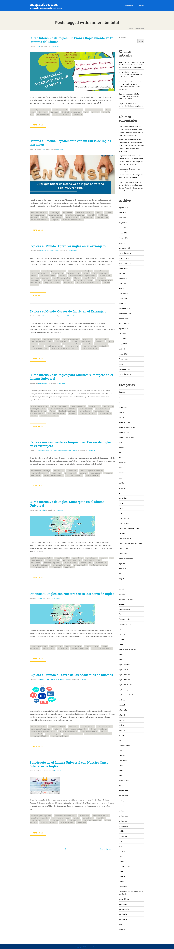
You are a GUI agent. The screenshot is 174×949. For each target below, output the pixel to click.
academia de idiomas (38, 727)
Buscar (141, 41)
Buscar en (122, 37)
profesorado (123, 816)
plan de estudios (102, 217)
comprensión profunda (71, 339)
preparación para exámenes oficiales (94, 346)
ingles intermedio (125, 685)
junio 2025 (123, 278)
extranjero (99, 341)
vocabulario (78, 114)
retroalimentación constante (72, 220)
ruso (120, 841)
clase (47, 679)
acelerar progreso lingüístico (41, 815)
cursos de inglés (101, 339)
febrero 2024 (123, 359)
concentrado (67, 213)
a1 (120, 397)
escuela (62, 679)
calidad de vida (58, 273)
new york (122, 755)
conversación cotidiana (84, 213)
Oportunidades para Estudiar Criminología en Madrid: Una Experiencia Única (129, 96)
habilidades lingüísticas (62, 278)
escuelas (122, 594)
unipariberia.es (44, 4)
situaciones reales (92, 475)
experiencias (35, 563)
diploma (122, 564)
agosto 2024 (123, 329)
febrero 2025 (123, 298)
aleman (121, 417)
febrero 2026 (123, 238)
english (121, 579)
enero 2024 (123, 364)
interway (122, 720)
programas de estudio (52, 282)
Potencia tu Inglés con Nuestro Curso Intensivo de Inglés (72, 594)
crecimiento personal (100, 273)
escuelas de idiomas (126, 599)
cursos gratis (123, 548)
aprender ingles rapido (127, 427)
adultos (121, 412)
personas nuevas (72, 346)
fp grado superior (125, 624)
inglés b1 (95, 112)
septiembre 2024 (125, 324)
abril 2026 (122, 228)
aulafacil (122, 447)
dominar (108, 213)
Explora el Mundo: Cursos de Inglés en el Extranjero (68, 311)
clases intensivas (87, 727)
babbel (121, 468)
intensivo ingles (101, 563)
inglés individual (124, 675)
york (120, 924)
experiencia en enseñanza (75, 215)
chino (121, 508)
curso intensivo (76, 110)
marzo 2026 (123, 233)
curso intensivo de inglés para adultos (62, 409)
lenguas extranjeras (53, 734)
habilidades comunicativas (71, 112)
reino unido (68, 282)
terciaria (122, 851)
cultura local (87, 339)
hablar (121, 644)
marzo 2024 (123, 354)
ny (120, 786)
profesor (122, 811)
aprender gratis (124, 422)
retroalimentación (67, 822)
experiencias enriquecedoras (82, 341)
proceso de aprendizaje (39, 348)
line (120, 740)
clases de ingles (54, 679)
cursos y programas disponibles (75, 729)
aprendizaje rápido (78, 406)
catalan (121, 503)
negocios (83, 473)
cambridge (123, 498)
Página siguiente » (106, 849)
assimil (121, 442)
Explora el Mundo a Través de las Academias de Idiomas (71, 675)
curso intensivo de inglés (39, 818)
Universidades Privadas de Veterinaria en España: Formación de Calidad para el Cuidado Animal (131, 74)
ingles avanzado (124, 664)
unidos (121, 881)
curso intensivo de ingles (61, 818)
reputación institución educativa (88, 282)
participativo (62, 648)
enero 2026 (123, 243)
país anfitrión (95, 473)
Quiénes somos (127, 6)
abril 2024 (122, 349)
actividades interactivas (39, 406)
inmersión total (87, 217)
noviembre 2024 (125, 313)
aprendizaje (55, 213)
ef (120, 574)
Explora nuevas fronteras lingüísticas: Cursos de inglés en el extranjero (71, 444)
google (121, 639)
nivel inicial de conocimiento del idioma (56, 280)
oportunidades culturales (83, 280)
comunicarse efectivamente (40, 729)
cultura (33, 275)
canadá (86, 273)
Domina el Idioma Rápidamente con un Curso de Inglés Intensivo (70, 143)
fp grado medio (124, 619)
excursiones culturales (92, 560)
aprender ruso (124, 432)
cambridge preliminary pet (40, 110)
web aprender (124, 909)
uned (121, 871)
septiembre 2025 (125, 263)
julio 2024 (122, 334)
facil (120, 614)
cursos (99, 213)
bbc (120, 478)
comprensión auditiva (100, 815)
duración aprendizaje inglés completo (83, 275)
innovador (122, 705)
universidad (123, 886)
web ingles (123, 919)
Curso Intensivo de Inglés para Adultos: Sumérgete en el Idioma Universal (71, 377)
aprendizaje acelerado (38, 646)
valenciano (123, 904)
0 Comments (55, 46)
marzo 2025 (123, 293)
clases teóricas (94, 406)
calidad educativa (73, 273)
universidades (124, 899)
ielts (86, 112)
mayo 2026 (123, 223)
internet (122, 715)
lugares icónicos (36, 346)
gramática (54, 112)
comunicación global (105, 727)
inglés (121, 659)
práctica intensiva (80, 565)
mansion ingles (124, 745)
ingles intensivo (56, 217)
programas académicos (60, 736)
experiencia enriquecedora (40, 278)
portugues (122, 801)
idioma (44, 217)
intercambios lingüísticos (39, 565)
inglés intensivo (71, 217)
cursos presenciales (126, 558)
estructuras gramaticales (71, 560)
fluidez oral (42, 112)
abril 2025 (122, 288)
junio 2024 (123, 339)
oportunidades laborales (61, 565)
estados (122, 604)
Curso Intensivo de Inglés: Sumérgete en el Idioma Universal (67, 504)
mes (120, 750)
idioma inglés (56, 473)
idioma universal (70, 563)
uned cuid (122, 876)
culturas (103, 558)
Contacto (141, 6)
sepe (120, 846)
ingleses (122, 700)
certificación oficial (60, 110)
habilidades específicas (89, 731)
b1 (39, 46)
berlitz (121, 483)
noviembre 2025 (125, 253)
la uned (121, 735)
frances (121, 629)
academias (42, 510)
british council (124, 488)
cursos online (123, 553)
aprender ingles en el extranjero (54, 271)
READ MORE (38, 125)
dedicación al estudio (47, 275)
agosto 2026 (123, 208)
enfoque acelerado (37, 215)
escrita (76, 818)
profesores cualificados (61, 114)
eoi (120, 584)
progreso (55, 220)
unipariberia (123, 126)
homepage (123, 169)
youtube (122, 929)
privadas (122, 806)
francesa (122, 634)
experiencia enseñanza (94, 110)
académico (34, 271)
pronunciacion (124, 826)
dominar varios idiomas (99, 729)
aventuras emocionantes (39, 273)
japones (122, 730)
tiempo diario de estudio (49, 416)
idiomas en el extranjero (47, 250)
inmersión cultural (58, 820)
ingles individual (124, 680)
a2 (120, 402)
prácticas (72, 413)
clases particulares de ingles (129, 528)
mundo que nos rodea (54, 346)
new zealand (123, 760)
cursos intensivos (86, 409)
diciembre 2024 (124, 308)
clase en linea (124, 518)
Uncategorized (42, 383)
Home (131, 28)
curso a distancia (125, 538)
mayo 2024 (123, 344)
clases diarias (77, 558)
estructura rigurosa (55, 215)
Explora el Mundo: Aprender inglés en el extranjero (68, 246)
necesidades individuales (56, 413)
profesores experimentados (101, 648)
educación (122, 569)
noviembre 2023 (125, 374)
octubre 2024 (124, 319)
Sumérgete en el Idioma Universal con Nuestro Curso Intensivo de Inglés (69, 764)
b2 (120, 458)
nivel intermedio (43, 114)
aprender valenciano (126, 437)
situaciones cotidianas (89, 348)
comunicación (91, 558)
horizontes (87, 344)
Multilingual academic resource (130, 140)
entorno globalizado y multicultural (43, 731)
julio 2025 (122, 273)
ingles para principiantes (127, 690)
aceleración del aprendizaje (40, 471)
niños (121, 770)
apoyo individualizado (38, 213)
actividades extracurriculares (65, 815)
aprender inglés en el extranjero (80, 271)
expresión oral (88, 818)
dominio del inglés (91, 646)
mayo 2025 (123, 283)
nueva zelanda (124, 780)
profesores (123, 821)
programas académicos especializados (64, 348)
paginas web (123, 791)
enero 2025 (123, 303)
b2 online (122, 463)
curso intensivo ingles (73, 646)
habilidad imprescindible (68, 731)
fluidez (52, 411)
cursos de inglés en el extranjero (47, 450)
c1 (120, 493)
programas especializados (53, 475)
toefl (121, 856)
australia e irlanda (101, 271)
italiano (121, 725)
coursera (122, 533)
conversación (58, 471)
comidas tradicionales (51, 339)
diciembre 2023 (124, 369)
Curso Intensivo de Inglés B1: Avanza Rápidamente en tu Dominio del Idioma (71, 40)
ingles (43, 149)
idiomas (104, 731)
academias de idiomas (57, 727)
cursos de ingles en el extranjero (92, 471)
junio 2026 (123, 218)
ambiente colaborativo (59, 406)
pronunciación (56, 567)
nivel (120, 775)
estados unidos (105, 275)
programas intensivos (74, 475)
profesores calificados (87, 413)
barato (121, 473)
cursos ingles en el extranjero (41, 341)
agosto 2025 (123, 268)
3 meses (122, 392)
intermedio (123, 710)
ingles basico (123, 669)
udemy (121, 861)
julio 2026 (122, 213)
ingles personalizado (126, 695)
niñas (121, 765)
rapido (121, 831)
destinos (62, 275)
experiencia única (62, 341)
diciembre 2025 (124, 248)
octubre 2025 (124, 258)
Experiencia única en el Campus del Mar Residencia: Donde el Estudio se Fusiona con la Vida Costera (131, 64)
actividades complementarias (41, 558)
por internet (123, 796)
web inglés (123, 914)
